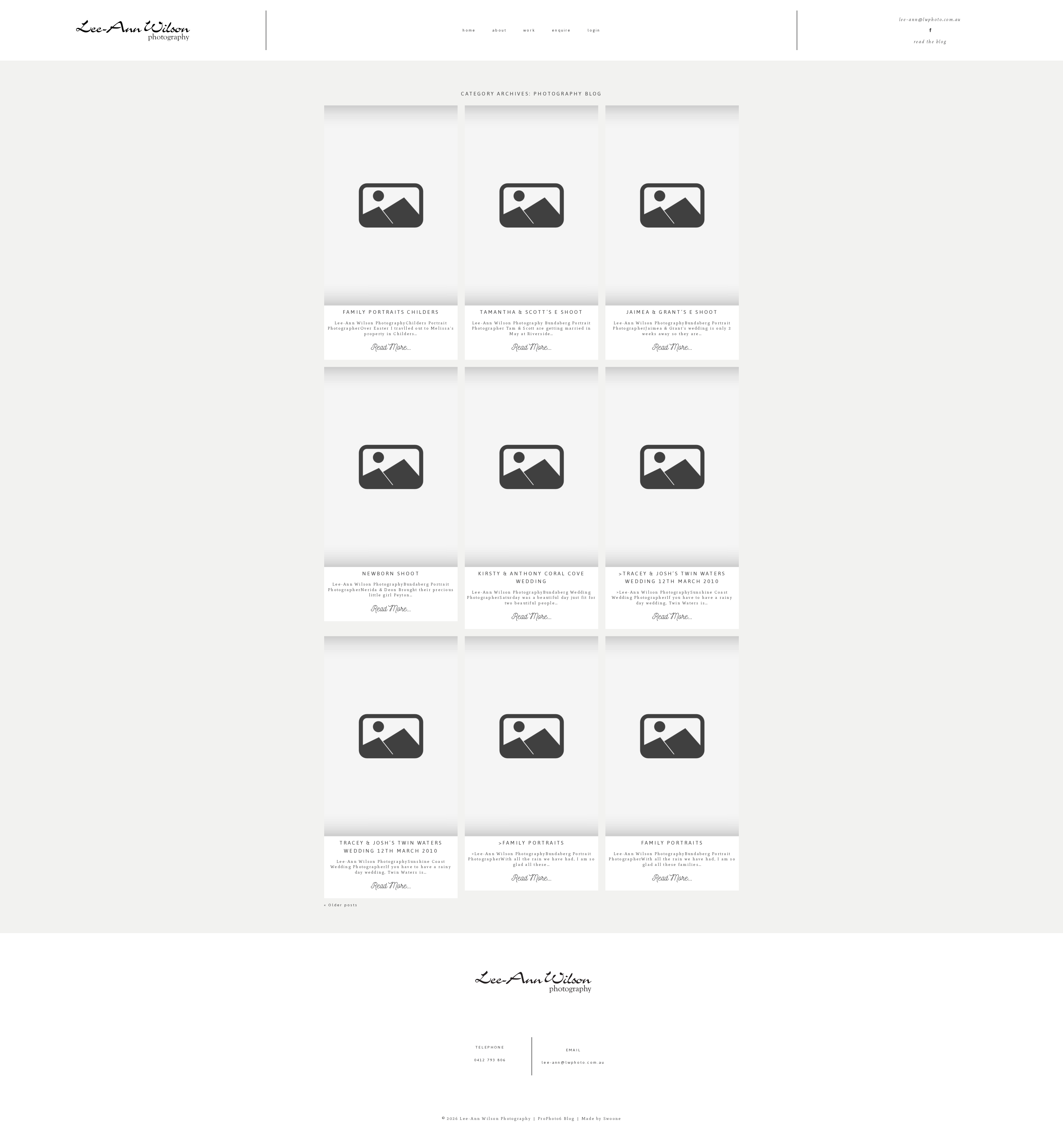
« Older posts (341, 905)
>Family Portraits (531, 843)
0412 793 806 (490, 1060)
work (529, 30)
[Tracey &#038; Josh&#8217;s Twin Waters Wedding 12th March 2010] (391, 736)
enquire (561, 30)
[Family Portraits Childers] (391, 205)
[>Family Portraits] (531, 736)
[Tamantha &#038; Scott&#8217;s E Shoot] (531, 205)
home (469, 30)
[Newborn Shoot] (391, 467)
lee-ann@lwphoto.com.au (573, 1062)
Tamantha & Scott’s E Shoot (531, 312)
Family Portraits (672, 843)
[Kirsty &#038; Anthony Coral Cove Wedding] (531, 467)
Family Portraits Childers (391, 312)
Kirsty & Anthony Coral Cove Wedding (531, 577)
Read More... (391, 346)
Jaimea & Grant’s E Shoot (672, 312)
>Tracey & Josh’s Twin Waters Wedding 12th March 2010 (672, 577)
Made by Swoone (601, 1118)
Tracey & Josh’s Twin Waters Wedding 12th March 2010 (390, 846)
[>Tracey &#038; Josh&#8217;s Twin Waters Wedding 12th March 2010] (672, 467)
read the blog (930, 41)
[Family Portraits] (672, 736)
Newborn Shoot (391, 573)
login (594, 30)
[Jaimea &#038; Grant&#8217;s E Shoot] (672, 205)
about (499, 30)
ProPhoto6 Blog (556, 1118)
